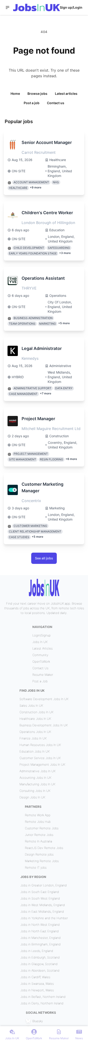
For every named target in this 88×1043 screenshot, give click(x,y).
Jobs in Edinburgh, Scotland (40, 957)
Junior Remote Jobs (39, 835)
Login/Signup (41, 635)
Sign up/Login (71, 7)
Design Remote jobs (39, 854)
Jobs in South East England (39, 892)
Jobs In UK (40, 642)
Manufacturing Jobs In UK (37, 784)
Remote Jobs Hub (38, 821)
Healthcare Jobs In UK (35, 718)
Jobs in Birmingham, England (40, 944)
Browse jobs (37, 93)
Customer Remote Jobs (41, 828)
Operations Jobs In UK (35, 732)
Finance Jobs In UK (33, 738)
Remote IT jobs (35, 867)
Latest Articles (42, 648)
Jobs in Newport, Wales (37, 990)
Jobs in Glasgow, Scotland (38, 964)
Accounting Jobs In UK (35, 777)
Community (40, 655)
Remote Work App (37, 815)
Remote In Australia (38, 841)
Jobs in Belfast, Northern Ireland (42, 997)
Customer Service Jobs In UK (40, 758)
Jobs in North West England (40, 924)
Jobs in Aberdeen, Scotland (39, 970)
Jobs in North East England (39, 931)
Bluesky (37, 1021)
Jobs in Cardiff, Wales (35, 977)
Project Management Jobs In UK (42, 764)
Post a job (31, 103)
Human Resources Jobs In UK (40, 745)
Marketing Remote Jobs (42, 861)
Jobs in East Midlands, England (42, 911)
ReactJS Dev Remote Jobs (44, 848)
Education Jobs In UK (34, 751)
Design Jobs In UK (32, 797)
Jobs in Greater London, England (43, 885)
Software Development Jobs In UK (44, 699)
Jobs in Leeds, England (36, 951)
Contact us (55, 103)
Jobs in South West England (40, 898)
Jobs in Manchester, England (40, 938)
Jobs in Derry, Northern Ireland (41, 1003)
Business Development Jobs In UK (43, 725)
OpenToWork (41, 661)
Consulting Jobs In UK (34, 791)
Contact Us (40, 668)
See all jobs (44, 558)
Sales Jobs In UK (31, 705)
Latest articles (66, 93)
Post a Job (40, 681)
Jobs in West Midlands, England (42, 905)
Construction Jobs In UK (36, 712)
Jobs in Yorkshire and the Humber (44, 918)
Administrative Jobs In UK (37, 771)
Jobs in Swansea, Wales (37, 983)
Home (15, 93)
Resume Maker (42, 674)
